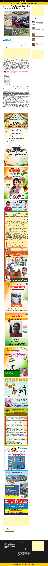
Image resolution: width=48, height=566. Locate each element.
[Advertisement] (16, 53)
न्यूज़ (11, 3)
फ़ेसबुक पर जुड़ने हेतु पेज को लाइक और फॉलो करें (11, 530)
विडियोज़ (28, 3)
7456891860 (33, 564)
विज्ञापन (32, 3)
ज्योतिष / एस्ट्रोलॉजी (23, 3)
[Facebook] (4, 40)
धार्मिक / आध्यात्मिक (16, 3)
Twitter (5, 1)
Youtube (6, 1)
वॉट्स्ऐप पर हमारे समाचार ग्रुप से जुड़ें (9, 529)
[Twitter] (6, 40)
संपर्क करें (35, 3)
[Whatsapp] (10, 40)
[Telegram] (8, 40)
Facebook (3, 1)
